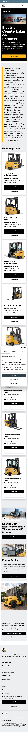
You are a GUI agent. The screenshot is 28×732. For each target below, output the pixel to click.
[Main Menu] (25, 6)
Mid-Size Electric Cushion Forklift (13, 391)
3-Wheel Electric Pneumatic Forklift (14, 218)
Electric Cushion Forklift (12, 306)
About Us (4, 686)
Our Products (14, 717)
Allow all (14, 375)
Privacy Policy (22, 717)
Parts (3, 683)
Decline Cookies (14, 383)
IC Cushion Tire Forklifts (7, 669)
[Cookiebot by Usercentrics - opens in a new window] (20, 348)
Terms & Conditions (6, 720)
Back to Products (7, 11)
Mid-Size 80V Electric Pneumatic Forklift (11, 262)
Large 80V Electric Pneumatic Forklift (10, 174)
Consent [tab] (5, 351)
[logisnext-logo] (4, 650)
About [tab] (23, 351)
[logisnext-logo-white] (6, 1)
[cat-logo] (3, 5)
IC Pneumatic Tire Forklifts (8, 672)
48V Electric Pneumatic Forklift (12, 479)
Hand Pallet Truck (6, 675)
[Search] (22, 6)
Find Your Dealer (5, 717)
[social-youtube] (3, 713)
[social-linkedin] (6, 713)
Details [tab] (14, 351)
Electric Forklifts (5, 665)
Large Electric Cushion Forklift (12, 435)
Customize (13, 379)
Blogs (3, 689)
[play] (4, 518)
